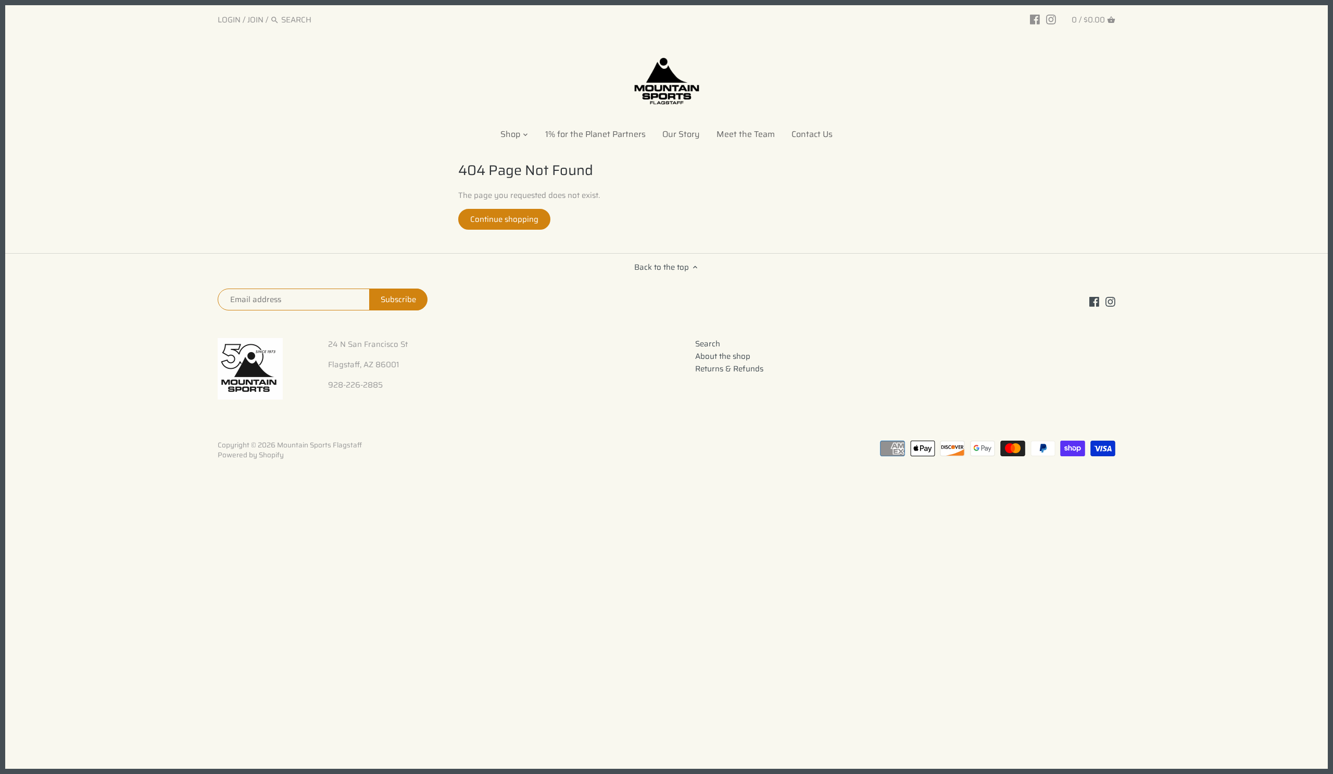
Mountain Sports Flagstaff (319, 445)
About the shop (722, 356)
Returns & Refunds (729, 369)
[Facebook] (1035, 19)
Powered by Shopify (251, 455)
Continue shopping (504, 219)
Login (229, 20)
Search (707, 344)
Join (255, 20)
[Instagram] (1051, 19)
